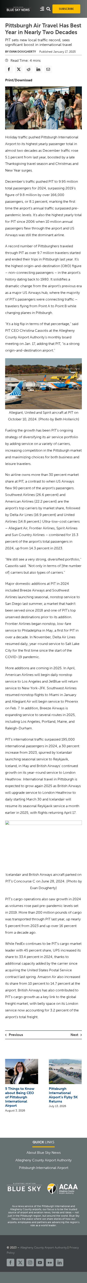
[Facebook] (9, 69)
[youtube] (40, 1262)
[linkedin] (59, 1262)
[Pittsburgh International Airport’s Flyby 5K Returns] (65, 1061)
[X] (19, 69)
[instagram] (30, 1262)
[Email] (48, 69)
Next (74, 1035)
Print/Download (18, 80)
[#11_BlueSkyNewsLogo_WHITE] (18, 8)
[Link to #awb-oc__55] (42, 9)
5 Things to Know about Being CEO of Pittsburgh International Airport (19, 1097)
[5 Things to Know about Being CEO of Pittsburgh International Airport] (21, 1061)
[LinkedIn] (38, 69)
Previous (16, 1035)
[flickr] (50, 1262)
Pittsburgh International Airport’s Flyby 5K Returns (63, 1095)
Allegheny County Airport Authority (43, 1247)
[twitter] (20, 1262)
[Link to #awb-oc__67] (48, 9)
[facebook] (10, 1262)
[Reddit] (28, 69)
